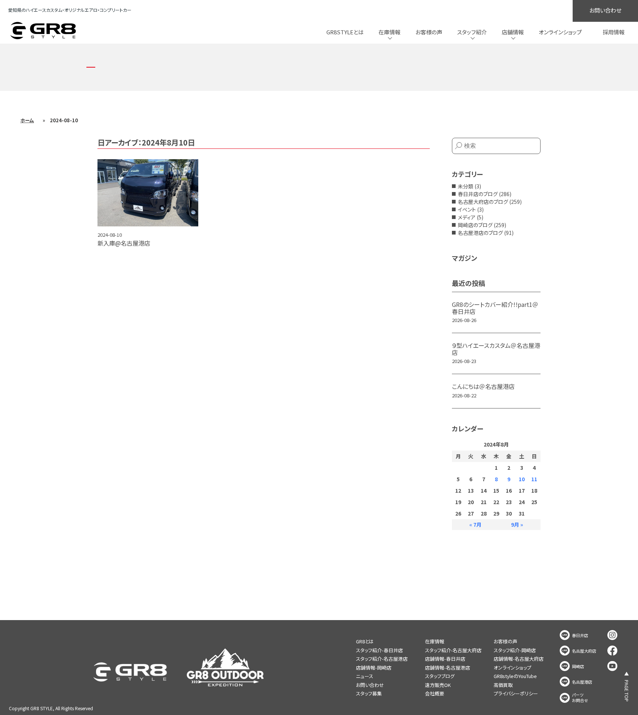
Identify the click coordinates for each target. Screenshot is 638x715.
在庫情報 (434, 641)
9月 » (517, 524)
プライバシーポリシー (516, 693)
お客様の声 (428, 32)
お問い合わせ (605, 10)
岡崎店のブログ (475, 225)
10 (522, 479)
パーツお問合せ (580, 697)
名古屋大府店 (584, 651)
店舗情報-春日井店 (445, 658)
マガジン (464, 258)
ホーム (27, 120)
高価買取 (503, 684)
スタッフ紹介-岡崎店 (515, 650)
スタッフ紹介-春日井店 (379, 650)
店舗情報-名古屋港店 (447, 667)
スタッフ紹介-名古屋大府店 (453, 650)
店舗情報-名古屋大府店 (518, 658)
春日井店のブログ (478, 194)
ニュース (364, 676)
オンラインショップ (560, 32)
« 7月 (475, 524)
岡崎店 (578, 666)
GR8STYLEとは (345, 32)
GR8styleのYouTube (515, 676)
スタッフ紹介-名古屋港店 (382, 658)
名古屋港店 (582, 682)
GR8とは (365, 641)
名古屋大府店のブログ (483, 201)
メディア (467, 217)
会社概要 (434, 693)
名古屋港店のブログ (480, 232)
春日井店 (580, 635)
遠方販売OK (438, 684)
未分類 (465, 186)
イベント (467, 209)
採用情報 (614, 32)
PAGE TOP (626, 691)
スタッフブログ (440, 676)
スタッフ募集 (369, 693)
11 (534, 479)
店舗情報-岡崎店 (373, 667)
